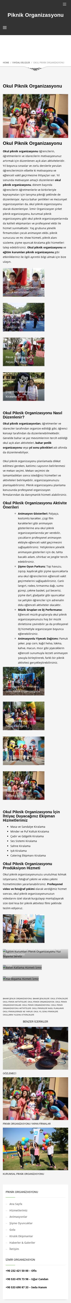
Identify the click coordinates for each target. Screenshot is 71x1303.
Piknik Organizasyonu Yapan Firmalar (27, 1123)
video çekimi (49, 879)
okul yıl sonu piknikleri (46, 1011)
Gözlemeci (9, 1073)
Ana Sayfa (15, 1204)
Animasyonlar (18, 1216)
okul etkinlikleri (59, 998)
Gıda (12, 1229)
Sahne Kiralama (20, 846)
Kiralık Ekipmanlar (21, 1236)
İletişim (14, 1249)
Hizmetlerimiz (18, 1210)
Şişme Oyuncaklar (21, 1223)
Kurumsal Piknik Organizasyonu (23, 1174)
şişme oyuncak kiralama (30, 242)
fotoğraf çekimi (28, 879)
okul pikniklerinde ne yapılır (18, 1011)
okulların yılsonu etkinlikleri (18, 1014)
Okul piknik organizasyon (41, 1001)
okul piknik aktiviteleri (15, 1001)
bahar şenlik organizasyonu (17, 998)
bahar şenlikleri (41, 998)
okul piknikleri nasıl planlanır (48, 1008)
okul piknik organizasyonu (45, 204)
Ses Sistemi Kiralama (23, 841)
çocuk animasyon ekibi (34, 233)
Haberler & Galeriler (22, 1242)
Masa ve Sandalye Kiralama (27, 826)
